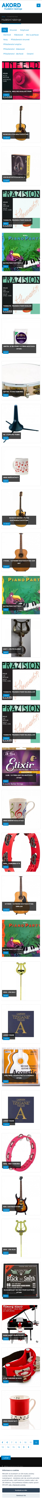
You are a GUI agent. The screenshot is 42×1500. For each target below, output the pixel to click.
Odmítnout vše (21, 1495)
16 (19, 1447)
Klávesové (18, 35)
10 (25, 1442)
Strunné (13, 30)
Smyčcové (24, 30)
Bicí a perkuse (32, 35)
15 (13, 1447)
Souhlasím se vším (21, 1490)
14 (8, 1447)
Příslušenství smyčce (12, 44)
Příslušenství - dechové (13, 53)
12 (36, 1442)
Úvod (3, 16)
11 (31, 1442)
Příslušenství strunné (20, 39)
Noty (5, 39)
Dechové (7, 35)
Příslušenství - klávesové (14, 49)
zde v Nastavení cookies (17, 1485)
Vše (4, 30)
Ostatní (30, 53)
